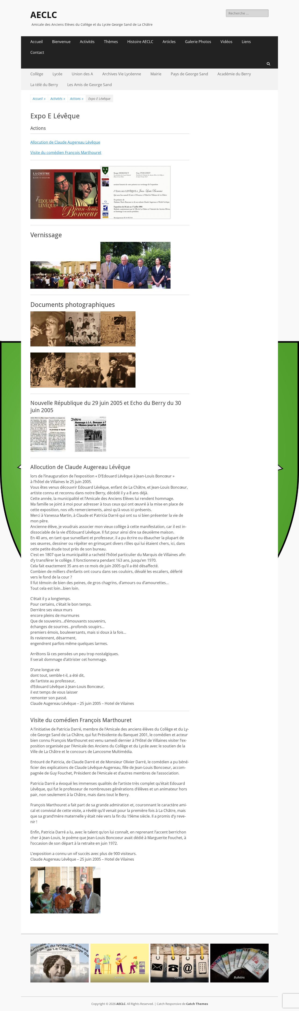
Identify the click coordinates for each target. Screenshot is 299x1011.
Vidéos (226, 41)
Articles (169, 41)
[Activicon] (119, 963)
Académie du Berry (234, 73)
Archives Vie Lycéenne (121, 73)
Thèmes (111, 41)
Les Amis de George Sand (89, 84)
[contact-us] (179, 963)
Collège (36, 73)
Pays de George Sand (189, 73)
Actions (76, 98)
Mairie (155, 73)
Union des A (82, 73)
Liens (246, 41)
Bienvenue (61, 41)
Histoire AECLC (140, 41)
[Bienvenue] (59, 963)
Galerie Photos (198, 41)
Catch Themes (197, 1004)
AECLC (43, 15)
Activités (87, 41)
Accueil (36, 41)
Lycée (57, 73)
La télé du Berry (44, 84)
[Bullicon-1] (239, 963)
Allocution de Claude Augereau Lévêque (65, 142)
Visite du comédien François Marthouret (65, 152)
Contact (37, 52)
